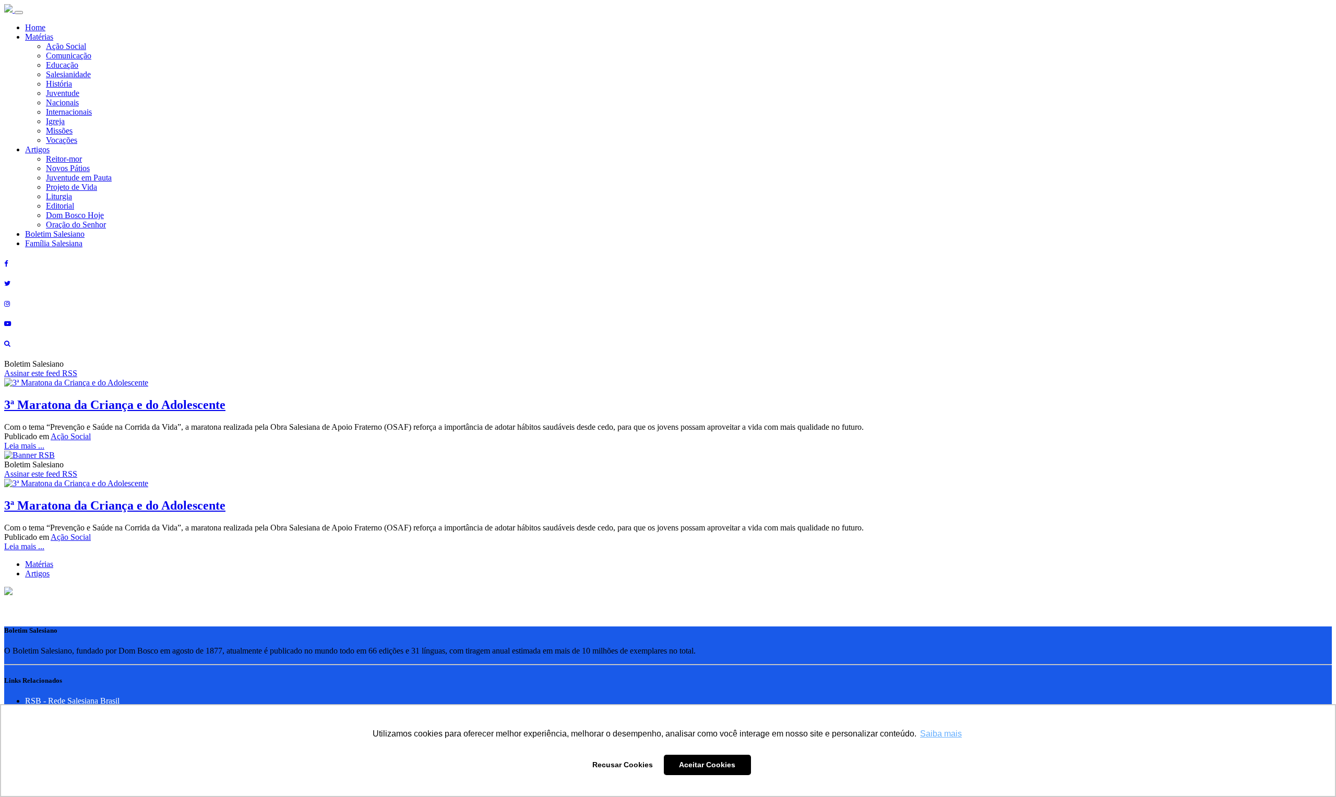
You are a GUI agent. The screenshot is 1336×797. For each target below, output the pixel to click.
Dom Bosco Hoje (75, 215)
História (59, 83)
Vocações (61, 140)
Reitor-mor (64, 158)
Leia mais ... (24, 445)
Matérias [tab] (39, 564)
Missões (59, 130)
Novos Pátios (68, 168)
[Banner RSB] (29, 455)
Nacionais (62, 102)
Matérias (39, 36)
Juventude (62, 93)
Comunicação (68, 55)
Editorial (60, 205)
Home (35, 27)
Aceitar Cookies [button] (707, 764)
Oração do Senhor (76, 224)
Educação (62, 65)
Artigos (37, 149)
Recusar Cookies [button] (622, 764)
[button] (8, 592)
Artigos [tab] (37, 573)
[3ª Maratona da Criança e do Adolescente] (76, 382)
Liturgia (59, 196)
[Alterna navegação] (19, 12)
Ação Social (66, 46)
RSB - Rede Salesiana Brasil (72, 700)
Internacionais (69, 111)
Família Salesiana (53, 243)
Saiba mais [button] (941, 733)
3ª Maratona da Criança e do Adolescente (114, 405)
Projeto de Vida (71, 187)
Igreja (55, 121)
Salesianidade (68, 74)
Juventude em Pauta (79, 177)
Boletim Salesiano (55, 234)
